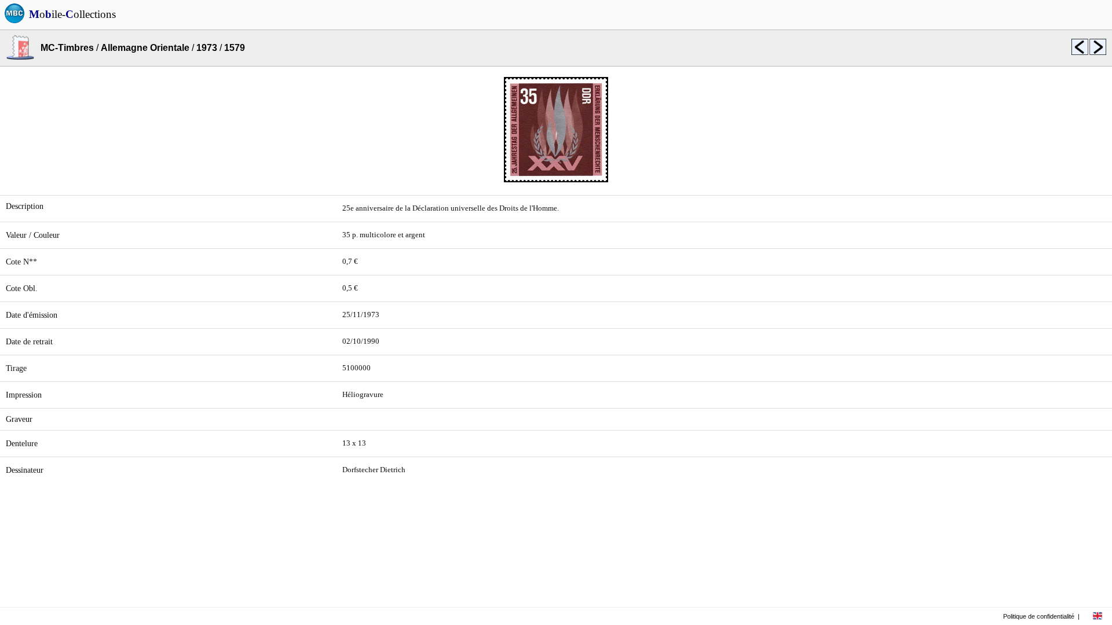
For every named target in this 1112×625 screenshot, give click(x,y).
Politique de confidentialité (1038, 616)
